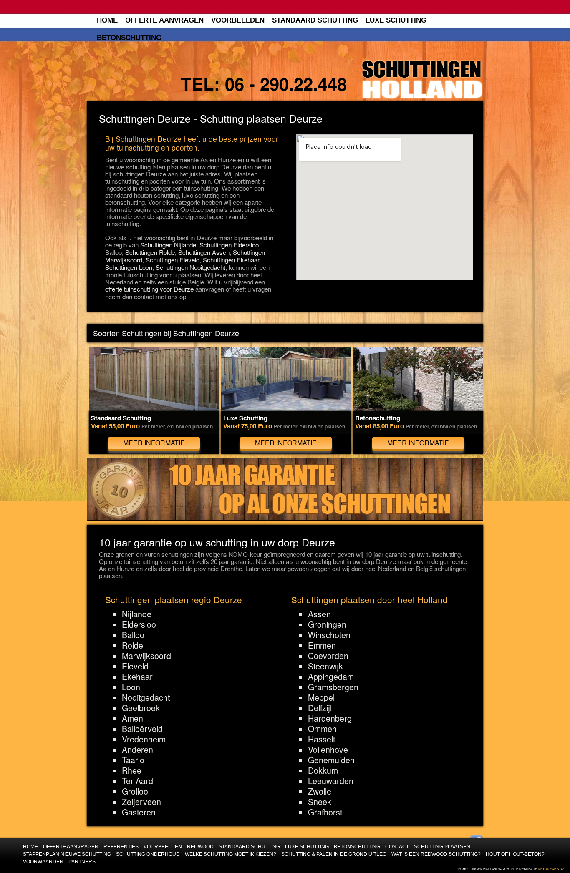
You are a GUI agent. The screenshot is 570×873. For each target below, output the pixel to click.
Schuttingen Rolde (150, 252)
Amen (132, 718)
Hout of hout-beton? (515, 854)
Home (107, 20)
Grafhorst (325, 812)
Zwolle (319, 791)
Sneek (319, 802)
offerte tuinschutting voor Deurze (149, 288)
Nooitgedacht (146, 697)
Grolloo (135, 791)
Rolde (132, 645)
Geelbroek (141, 708)
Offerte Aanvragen (164, 20)
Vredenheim (144, 739)
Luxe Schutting (396, 20)
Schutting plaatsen (442, 846)
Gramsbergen (333, 687)
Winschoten (329, 635)
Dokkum (323, 770)
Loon (131, 687)
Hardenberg (330, 718)
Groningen (327, 624)
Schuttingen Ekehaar (231, 259)
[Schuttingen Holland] (421, 79)
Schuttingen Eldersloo (229, 244)
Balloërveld (142, 729)
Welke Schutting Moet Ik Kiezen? (230, 854)
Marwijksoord (146, 656)
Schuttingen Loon (128, 267)
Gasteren (139, 812)
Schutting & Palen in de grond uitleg (333, 854)
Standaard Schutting (315, 20)
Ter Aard (137, 781)
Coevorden (328, 656)
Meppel (321, 697)
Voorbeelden (238, 20)
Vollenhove (328, 749)
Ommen (322, 729)
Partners (82, 861)
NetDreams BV (551, 869)
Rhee (131, 770)
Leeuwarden (330, 781)
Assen (319, 614)
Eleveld (135, 666)
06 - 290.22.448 (286, 83)
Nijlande (136, 614)
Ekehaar (137, 676)
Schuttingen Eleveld (172, 259)
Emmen (322, 645)
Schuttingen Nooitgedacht (190, 267)
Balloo (133, 635)
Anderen (137, 749)
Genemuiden (331, 760)
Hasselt (321, 739)
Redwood (200, 846)
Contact (397, 846)
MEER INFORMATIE (154, 443)
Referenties (121, 846)
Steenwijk (325, 666)
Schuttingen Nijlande (168, 244)
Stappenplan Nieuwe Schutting (67, 854)
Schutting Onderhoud (148, 854)
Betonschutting (129, 38)
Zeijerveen (141, 802)
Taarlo (133, 760)
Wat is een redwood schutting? (436, 854)
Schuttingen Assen (204, 252)
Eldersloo (139, 624)
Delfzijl (320, 708)
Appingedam (331, 676)
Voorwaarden (43, 861)
